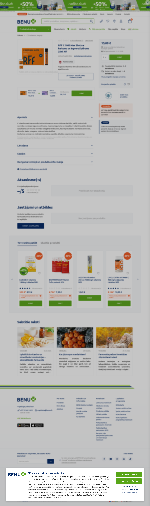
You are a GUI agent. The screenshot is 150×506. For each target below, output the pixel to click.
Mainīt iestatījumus (129, 492)
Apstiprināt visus (129, 474)
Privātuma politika (130, 489)
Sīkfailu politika (130, 486)
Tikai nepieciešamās (129, 481)
